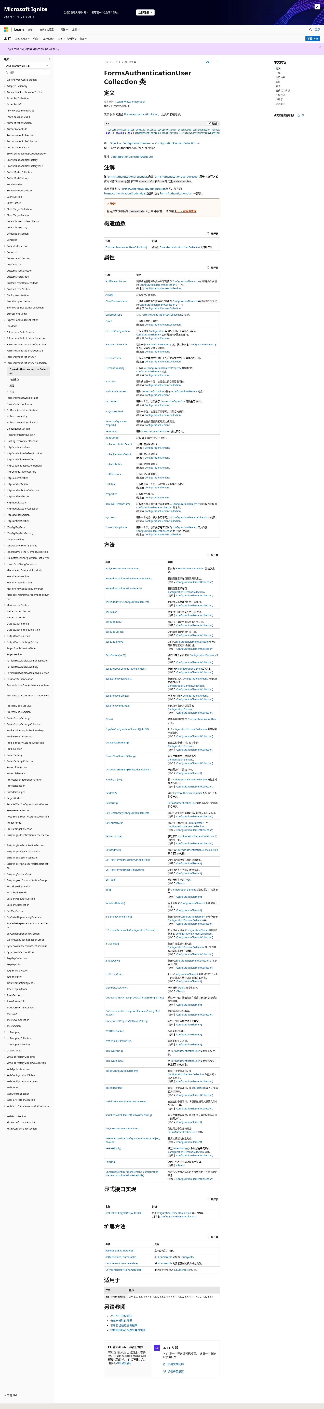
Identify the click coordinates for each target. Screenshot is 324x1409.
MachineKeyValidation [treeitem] (19, 582)
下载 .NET (312, 38)
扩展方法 (280, 94)
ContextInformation (153, 391)
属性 (278, 81)
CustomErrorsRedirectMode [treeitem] (22, 283)
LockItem (110, 484)
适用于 (279, 99)
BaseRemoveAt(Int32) (117, 705)
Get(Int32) (111, 793)
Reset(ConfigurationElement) (121, 1070)
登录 (317, 29)
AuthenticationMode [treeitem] (18, 116)
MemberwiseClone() (116, 987)
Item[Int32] (111, 431)
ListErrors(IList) (113, 974)
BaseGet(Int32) (113, 621)
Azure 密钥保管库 (185, 211)
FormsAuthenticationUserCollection (176, 176)
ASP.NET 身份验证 (121, 1316)
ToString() (110, 1161)
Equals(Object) (113, 779)
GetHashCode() (113, 836)
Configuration (156, 331)
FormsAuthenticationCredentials (127, 176)
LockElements (113, 474)
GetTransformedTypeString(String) (124, 869)
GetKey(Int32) (113, 849)
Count (108, 321)
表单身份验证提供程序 (123, 1325)
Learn (108, 62)
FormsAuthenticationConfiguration (143, 189)
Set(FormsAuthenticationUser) (122, 1128)
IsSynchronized (114, 411)
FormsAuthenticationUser (140, 114)
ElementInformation (116, 344)
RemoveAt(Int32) (114, 1060)
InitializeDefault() (115, 903)
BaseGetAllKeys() (114, 641)
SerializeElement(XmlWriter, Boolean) (126, 1101)
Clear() (109, 719)
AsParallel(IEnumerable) (119, 1250)
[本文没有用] (303, 115)
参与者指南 (123, 1363)
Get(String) (111, 803)
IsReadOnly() (112, 960)
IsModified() (112, 943)
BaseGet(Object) (114, 631)
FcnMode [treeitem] (12, 326)
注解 (278, 72)
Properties (111, 494)
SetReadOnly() (113, 1148)
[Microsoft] (6, 29)
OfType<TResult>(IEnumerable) (123, 1269)
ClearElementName (116, 301)
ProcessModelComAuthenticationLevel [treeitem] (28, 687)
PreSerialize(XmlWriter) (118, 1040)
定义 (278, 68)
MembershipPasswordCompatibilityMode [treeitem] (28, 597)
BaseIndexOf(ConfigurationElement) (125, 668)
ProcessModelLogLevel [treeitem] (19, 705)
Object (114, 143)
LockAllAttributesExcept (118, 444)
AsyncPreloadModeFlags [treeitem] (20, 110)
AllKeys (109, 294)
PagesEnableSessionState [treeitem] (21, 648)
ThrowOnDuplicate (116, 527)
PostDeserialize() (114, 1031)
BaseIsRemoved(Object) (118, 678)
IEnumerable (164, 1257)
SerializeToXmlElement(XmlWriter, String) (128, 1115)
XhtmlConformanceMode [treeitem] (21, 1122)
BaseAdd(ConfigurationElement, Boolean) (128, 578)
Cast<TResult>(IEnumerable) (121, 1263)
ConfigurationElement (137, 143)
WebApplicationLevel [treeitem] (18, 1069)
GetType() (110, 879)
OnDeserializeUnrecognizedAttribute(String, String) (134, 997)
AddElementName (115, 281)
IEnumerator (196, 822)
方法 (278, 86)
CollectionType (113, 314)
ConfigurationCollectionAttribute (132, 157)
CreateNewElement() (117, 742)
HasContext (111, 401)
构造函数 (280, 77)
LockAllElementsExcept (118, 454)
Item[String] (112, 437)
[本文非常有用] (299, 115)
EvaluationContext (115, 391)
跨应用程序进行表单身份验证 (127, 1330)
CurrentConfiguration (117, 331)
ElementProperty (114, 368)
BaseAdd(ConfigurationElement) (123, 588)
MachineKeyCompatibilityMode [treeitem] (24, 570)
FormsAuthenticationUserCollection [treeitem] (28, 371)
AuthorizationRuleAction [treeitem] (20, 135)
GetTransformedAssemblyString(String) (127, 859)
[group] (162, 131)
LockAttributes (113, 464)
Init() (108, 889)
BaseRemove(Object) (117, 695)
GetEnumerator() (114, 822)
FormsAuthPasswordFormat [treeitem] (22, 397)
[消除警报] (317, 6)
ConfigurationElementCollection (175, 143)
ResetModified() (114, 1087)
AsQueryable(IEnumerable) (120, 1257)
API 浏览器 (130, 62)
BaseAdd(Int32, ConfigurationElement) (127, 601)
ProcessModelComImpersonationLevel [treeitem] (28, 697)
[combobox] (27, 65)
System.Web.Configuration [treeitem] (22, 79)
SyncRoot (110, 517)
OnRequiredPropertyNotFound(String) (126, 1021)
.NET (117, 62)
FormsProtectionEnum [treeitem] (19, 404)
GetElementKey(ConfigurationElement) (127, 812)
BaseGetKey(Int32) (115, 655)
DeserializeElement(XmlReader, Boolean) (128, 769)
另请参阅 (280, 103)
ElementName (113, 358)
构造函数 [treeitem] (14, 379)
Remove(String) (114, 1050)
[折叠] (49, 59)
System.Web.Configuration (130, 101)
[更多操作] (217, 62)
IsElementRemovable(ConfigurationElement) (130, 930)
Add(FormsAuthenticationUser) (122, 568)
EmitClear (110, 381)
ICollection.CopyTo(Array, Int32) (123, 1213)
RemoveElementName (117, 503)
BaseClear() (111, 611)
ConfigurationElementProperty (163, 368)
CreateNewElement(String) (120, 756)
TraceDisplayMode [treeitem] (17, 989)
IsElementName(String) (118, 916)
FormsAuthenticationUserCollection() (126, 247)
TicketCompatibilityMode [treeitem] (21, 982)
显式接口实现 (283, 90)
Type (188, 879)
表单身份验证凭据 (121, 1320)
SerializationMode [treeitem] (17, 892)
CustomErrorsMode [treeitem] (18, 276)
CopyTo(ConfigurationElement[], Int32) (127, 729)
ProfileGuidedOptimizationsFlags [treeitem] (25, 730)
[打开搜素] (310, 29)
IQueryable (187, 1257)
